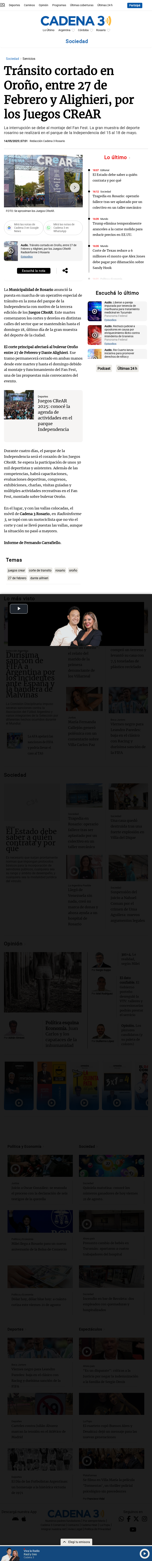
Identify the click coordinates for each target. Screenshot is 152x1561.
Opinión (43, 5)
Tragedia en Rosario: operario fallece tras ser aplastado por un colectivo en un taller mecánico (117, 202)
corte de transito (40, 570)
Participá (134, 5)
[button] (75, 187)
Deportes (14, 5)
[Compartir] (65, 271)
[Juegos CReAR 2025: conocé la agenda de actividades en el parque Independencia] (19, 404)
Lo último (116, 157)
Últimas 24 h (105, 5)
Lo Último (48, 30)
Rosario (101, 30)
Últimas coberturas (81, 5)
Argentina (64, 30)
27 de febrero (17, 578)
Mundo (104, 218)
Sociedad (13, 59)
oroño (73, 570)
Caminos (29, 5)
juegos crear (16, 570)
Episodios (27, 256)
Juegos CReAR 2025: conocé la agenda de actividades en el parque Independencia (55, 415)
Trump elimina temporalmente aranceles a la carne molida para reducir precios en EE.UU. (117, 229)
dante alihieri (39, 578)
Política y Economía (111, 278)
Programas (59, 5)
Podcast (104, 368)
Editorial (104, 170)
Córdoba (83, 30)
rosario (60, 570)
